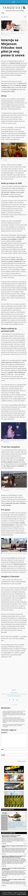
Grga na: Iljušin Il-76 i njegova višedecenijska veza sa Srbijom (14, 846)
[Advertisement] (14, 674)
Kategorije (4, 17)
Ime (2, 749)
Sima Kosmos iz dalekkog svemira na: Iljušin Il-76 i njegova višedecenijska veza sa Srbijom (14, 856)
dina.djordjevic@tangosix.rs (14, 696)
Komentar (4, 732)
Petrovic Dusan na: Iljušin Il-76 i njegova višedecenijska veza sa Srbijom (11, 836)
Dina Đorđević (14, 692)
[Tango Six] (14, 7)
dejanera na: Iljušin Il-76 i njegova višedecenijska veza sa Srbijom (13, 869)
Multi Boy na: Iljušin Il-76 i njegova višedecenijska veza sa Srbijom (13, 880)
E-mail (3, 755)
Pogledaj (25, 843)
